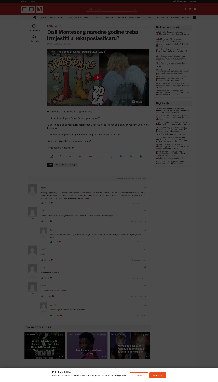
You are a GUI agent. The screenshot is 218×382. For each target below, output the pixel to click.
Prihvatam (157, 375)
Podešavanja (139, 375)
